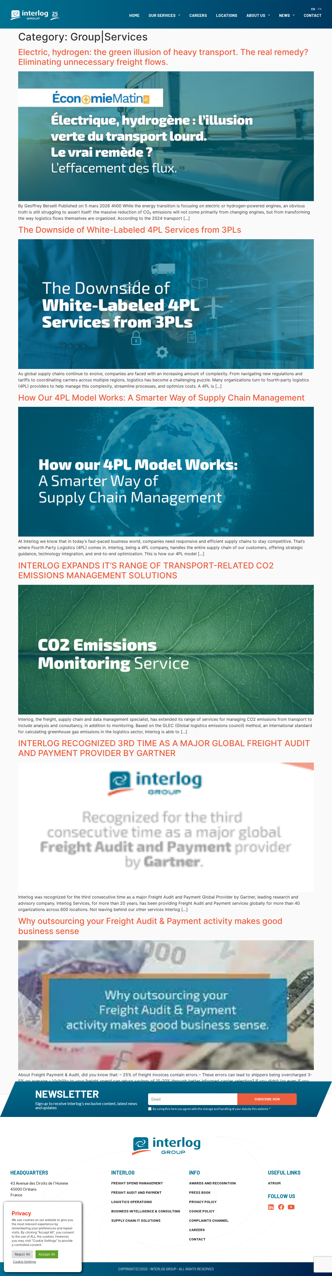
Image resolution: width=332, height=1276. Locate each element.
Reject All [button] (22, 1254)
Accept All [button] (47, 1254)
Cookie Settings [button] (24, 1262)
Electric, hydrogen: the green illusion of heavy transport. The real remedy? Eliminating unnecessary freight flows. (163, 57)
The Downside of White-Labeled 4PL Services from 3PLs (129, 230)
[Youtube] (291, 1207)
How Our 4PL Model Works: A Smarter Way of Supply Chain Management (161, 398)
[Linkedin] (271, 1207)
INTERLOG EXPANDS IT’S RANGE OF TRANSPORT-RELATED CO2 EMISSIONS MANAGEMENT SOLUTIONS (146, 570)
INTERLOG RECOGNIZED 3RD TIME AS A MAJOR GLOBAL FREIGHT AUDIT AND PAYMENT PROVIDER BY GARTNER (164, 748)
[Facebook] (281, 1207)
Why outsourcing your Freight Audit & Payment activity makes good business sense (150, 926)
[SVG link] (35, 15)
